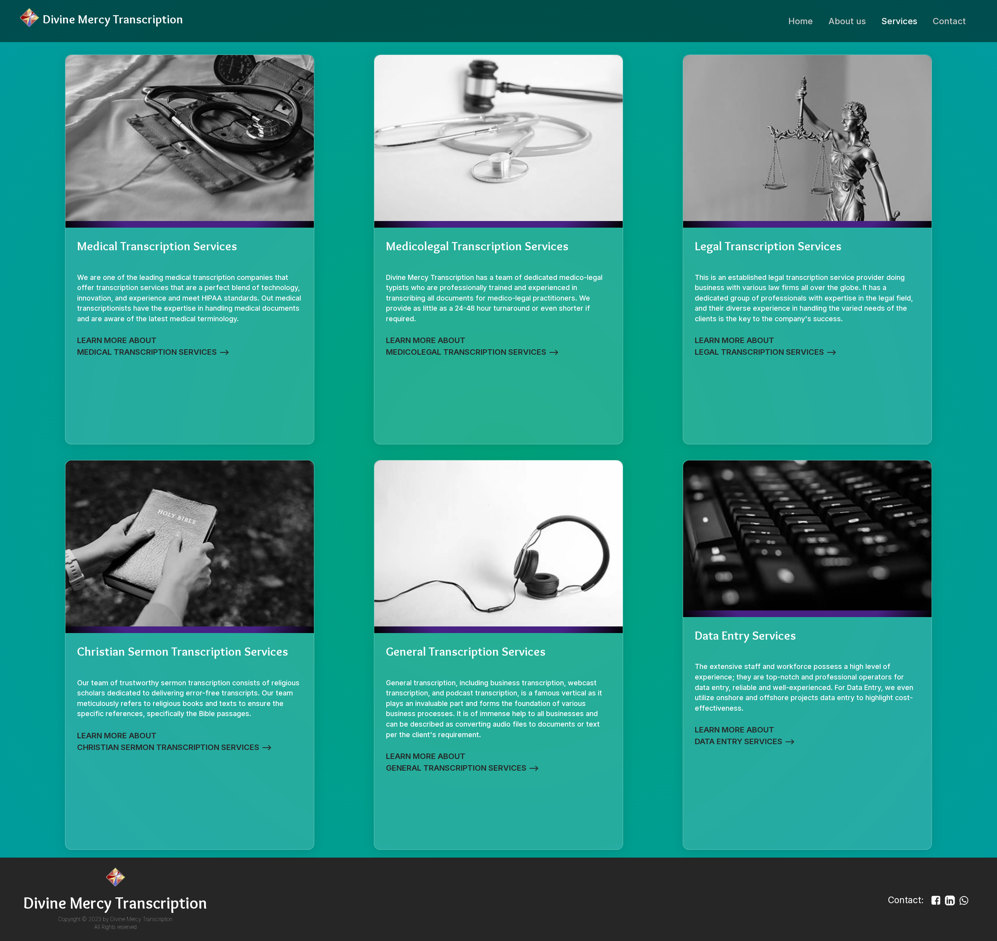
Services (899, 21)
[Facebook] (937, 903)
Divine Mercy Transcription (141, 919)
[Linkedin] (951, 903)
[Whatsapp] (964, 903)
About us (847, 21)
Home (800, 21)
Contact (949, 21)
